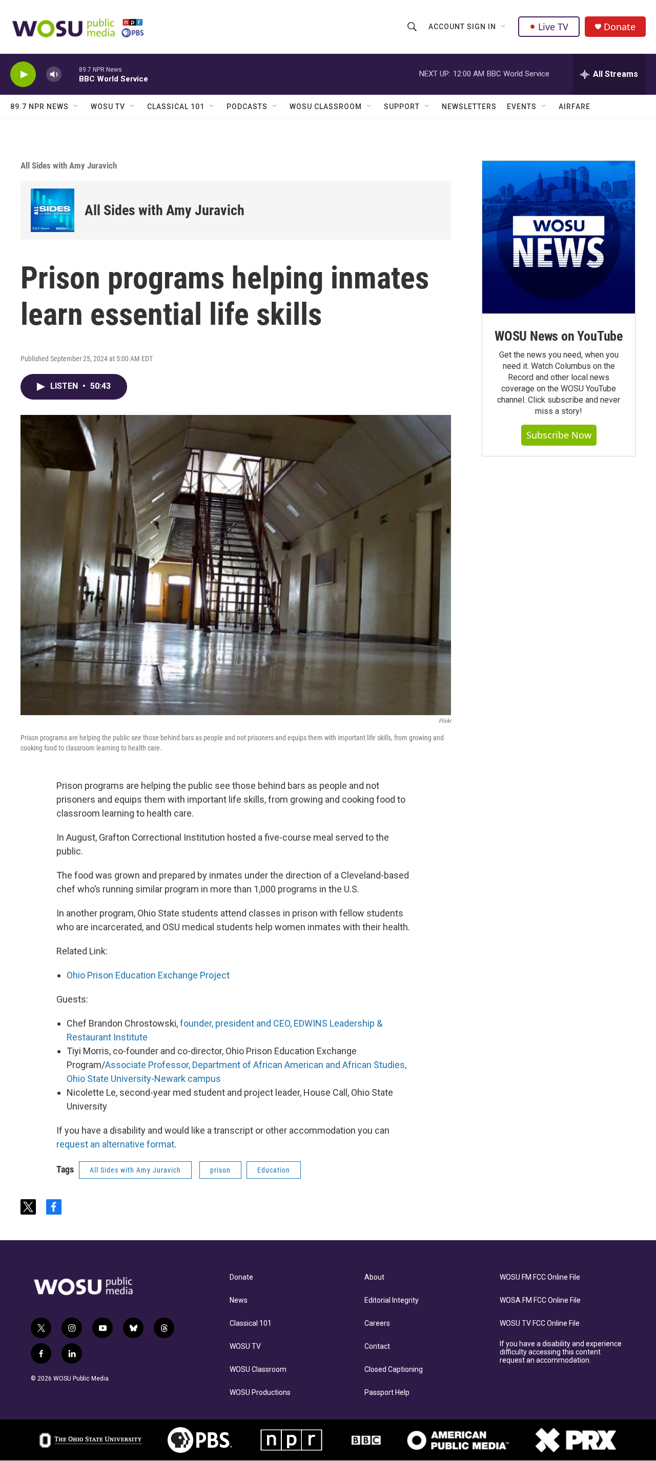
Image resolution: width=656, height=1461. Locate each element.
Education (273, 1170)
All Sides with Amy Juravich (68, 165)
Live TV (553, 26)
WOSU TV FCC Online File (540, 1323)
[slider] (70, 74)
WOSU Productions (260, 1392)
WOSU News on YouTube (559, 336)
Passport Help (386, 1392)
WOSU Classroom (326, 106)
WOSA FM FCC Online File (540, 1300)
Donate (620, 27)
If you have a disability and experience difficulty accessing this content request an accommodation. (561, 1352)
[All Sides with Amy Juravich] (52, 210)
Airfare (574, 106)
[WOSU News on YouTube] (558, 237)
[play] (23, 74)
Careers (377, 1323)
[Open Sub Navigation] (504, 27)
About (374, 1277)
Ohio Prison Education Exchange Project (148, 975)
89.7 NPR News (39, 106)
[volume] (54, 74)
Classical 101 (175, 106)
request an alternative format (115, 1144)
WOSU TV (108, 106)
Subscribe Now (558, 435)
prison (220, 1170)
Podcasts (247, 106)
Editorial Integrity (391, 1300)
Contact (377, 1346)
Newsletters (469, 106)
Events (522, 106)
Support (402, 106)
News (239, 1300)
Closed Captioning (393, 1369)
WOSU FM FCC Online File (540, 1277)
